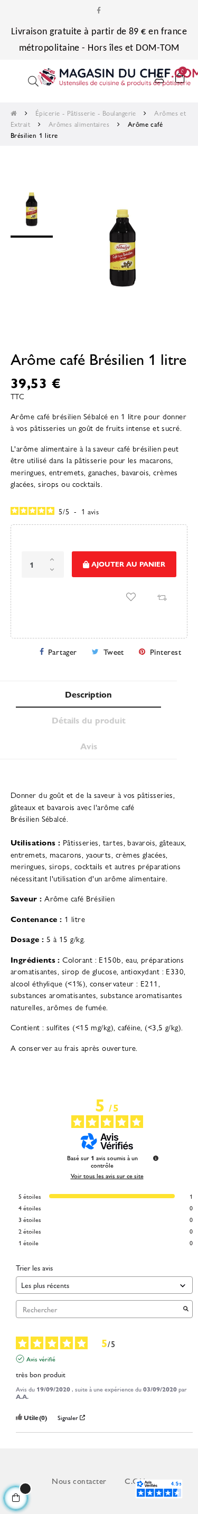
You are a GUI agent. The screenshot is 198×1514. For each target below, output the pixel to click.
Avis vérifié (40, 1359)
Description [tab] (88, 694)
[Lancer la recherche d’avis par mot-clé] (186, 1309)
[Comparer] (161, 597)
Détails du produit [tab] (89, 720)
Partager (62, 651)
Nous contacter (79, 1480)
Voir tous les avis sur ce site (107, 1175)
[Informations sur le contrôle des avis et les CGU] (156, 1158)
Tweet (113, 651)
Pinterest (165, 651)
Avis (88, 746)
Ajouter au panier (127, 564)
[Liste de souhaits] (131, 596)
